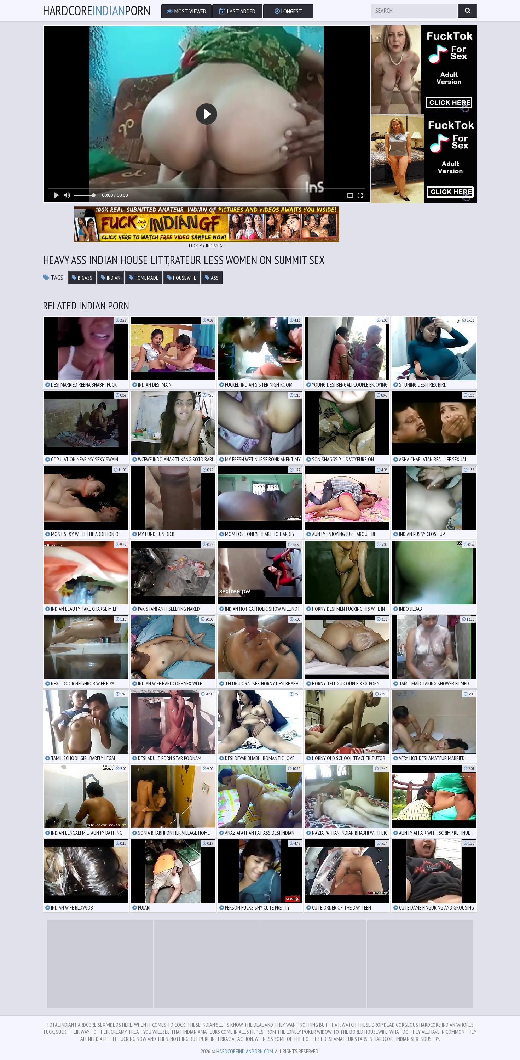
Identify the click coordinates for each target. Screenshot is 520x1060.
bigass (84, 277)
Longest (291, 11)
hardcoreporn (96, 11)
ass (214, 277)
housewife (184, 277)
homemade (146, 277)
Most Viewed (189, 11)
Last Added (240, 11)
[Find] (467, 11)
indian (113, 277)
